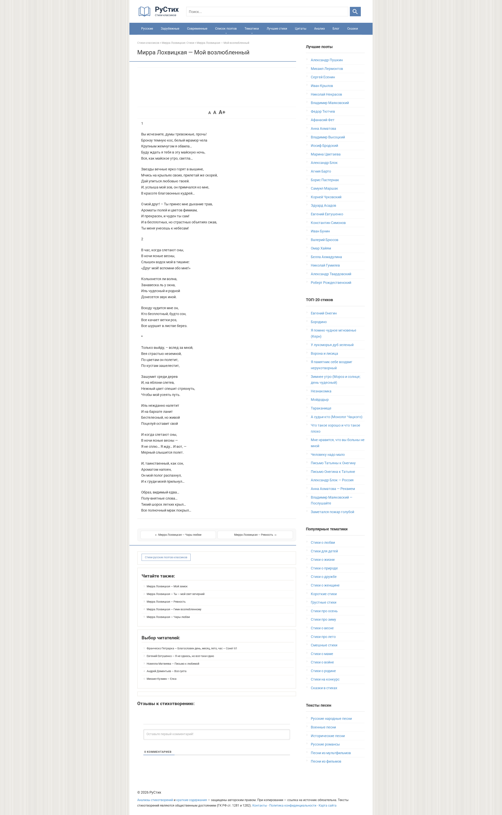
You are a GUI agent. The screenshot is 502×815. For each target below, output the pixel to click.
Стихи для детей (324, 551)
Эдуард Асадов (323, 205)
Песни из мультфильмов (331, 753)
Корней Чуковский (326, 197)
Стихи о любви (323, 542)
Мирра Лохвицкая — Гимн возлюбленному (174, 609)
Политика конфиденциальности (292, 805)
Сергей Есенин (323, 77)
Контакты (259, 805)
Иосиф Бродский (324, 145)
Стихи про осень (324, 611)
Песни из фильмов (326, 761)
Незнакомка (321, 391)
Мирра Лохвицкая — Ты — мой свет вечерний (176, 594)
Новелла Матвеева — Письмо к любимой (173, 663)
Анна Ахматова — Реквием (333, 489)
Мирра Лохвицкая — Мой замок (167, 586)
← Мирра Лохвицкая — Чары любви (178, 534)
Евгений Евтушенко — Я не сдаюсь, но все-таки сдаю (180, 656)
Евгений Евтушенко (327, 214)
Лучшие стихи (277, 28)
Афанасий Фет (323, 120)
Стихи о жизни (323, 559)
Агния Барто (321, 171)
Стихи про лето (323, 637)
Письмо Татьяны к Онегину (333, 463)
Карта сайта (327, 805)
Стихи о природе (324, 568)
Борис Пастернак (325, 180)
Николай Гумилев (325, 265)
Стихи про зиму (323, 619)
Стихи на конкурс (325, 679)
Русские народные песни (331, 718)
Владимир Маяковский (330, 103)
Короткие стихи (324, 594)
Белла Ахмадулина (326, 257)
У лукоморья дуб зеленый (332, 345)
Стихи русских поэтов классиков (166, 557)
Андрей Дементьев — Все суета (166, 671)
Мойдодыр (320, 399)
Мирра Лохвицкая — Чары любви (168, 617)
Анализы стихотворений (155, 800)
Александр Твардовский (331, 274)
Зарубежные (170, 28)
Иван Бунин (320, 231)
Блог (336, 28)
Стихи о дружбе (324, 577)
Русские (147, 28)
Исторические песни (328, 736)
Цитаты (300, 28)
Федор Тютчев (323, 111)
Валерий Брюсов (324, 240)
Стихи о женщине (325, 585)
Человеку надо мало (328, 454)
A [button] (209, 112)
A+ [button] (222, 112)
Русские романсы (325, 744)
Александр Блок (324, 163)
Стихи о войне (322, 662)
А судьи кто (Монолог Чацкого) (336, 417)
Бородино (319, 322)
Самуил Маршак (324, 188)
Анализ (319, 28)
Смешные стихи (324, 645)
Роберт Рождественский (331, 282)
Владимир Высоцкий (328, 137)
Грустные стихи (323, 602)
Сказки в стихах (324, 688)
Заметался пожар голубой (332, 512)
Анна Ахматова (323, 128)
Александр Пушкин (327, 60)
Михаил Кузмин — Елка (161, 678)
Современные (197, 28)
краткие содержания (191, 800)
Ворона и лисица (324, 353)
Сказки (352, 28)
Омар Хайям (321, 248)
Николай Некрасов (326, 94)
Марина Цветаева (326, 154)
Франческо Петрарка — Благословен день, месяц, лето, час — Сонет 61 (192, 648)
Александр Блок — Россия (332, 480)
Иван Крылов (322, 86)
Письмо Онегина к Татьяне (333, 472)
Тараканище (321, 408)
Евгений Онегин (324, 313)
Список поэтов (226, 28)
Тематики (252, 28)
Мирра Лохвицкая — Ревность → (255, 534)
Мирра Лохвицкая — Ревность (166, 601)
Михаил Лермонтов (327, 69)
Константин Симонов (328, 223)
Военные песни (323, 727)
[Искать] (355, 11)
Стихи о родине (323, 671)
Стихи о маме (322, 654)
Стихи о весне (322, 628)
